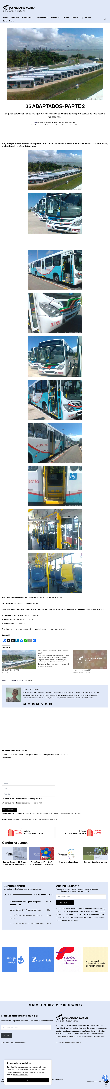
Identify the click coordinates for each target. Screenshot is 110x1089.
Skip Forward (52, 894)
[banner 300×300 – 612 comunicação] (14, 959)
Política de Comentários (42, 819)
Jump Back (49, 894)
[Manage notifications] (106, 1085)
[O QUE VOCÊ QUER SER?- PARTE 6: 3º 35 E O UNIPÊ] (55, 658)
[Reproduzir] (5, 894)
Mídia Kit (54, 18)
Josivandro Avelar (44, 122)
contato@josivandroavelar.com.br (68, 1042)
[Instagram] (24, 704)
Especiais (41, 125)
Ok (28, 1080)
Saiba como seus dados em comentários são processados (59, 813)
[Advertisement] (55, 134)
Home (5, 18)
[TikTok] (50, 704)
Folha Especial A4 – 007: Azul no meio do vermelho (41, 863)
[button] (33, 17)
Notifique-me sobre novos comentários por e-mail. (23, 799)
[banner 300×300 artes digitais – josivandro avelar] (41, 959)
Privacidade (41, 18)
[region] (28, 1072)
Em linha (34, 125)
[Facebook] (29, 704)
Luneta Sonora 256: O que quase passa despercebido (14, 863)
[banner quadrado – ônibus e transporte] (68, 959)
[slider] (22, 894)
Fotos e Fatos (50, 125)
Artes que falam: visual (68, 862)
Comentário (6, 758)
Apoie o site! (86, 18)
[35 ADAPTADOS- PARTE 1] (19, 659)
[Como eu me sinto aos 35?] (90, 659)
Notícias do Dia (61, 125)
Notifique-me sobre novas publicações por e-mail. (23, 803)
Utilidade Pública (73, 125)
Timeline (66, 18)
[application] (29, 894)
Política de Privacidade (20, 1075)
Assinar (6, 1035)
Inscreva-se (64, 903)
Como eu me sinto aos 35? (82, 670)
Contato (75, 18)
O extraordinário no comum (95, 862)
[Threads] (37, 704)
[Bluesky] (42, 704)
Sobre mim (15, 18)
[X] (33, 704)
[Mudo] (39, 894)
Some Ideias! (27, 18)
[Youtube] (46, 704)
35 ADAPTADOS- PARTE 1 (11, 670)
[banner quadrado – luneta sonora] (95, 959)
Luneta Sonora (8, 21)
